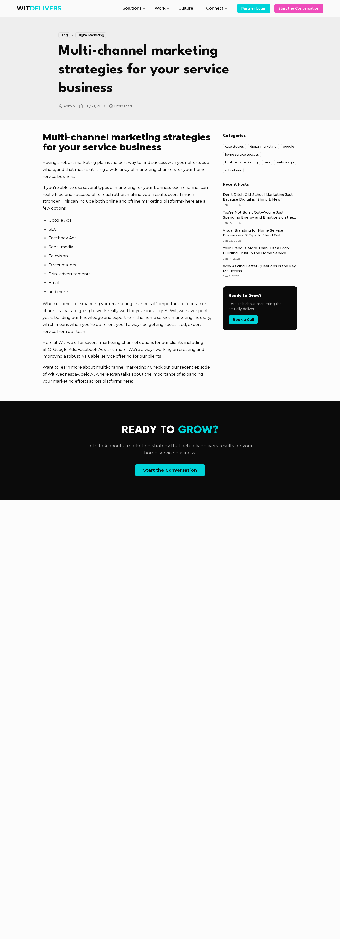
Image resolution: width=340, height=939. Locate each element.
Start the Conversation (298, 8)
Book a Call (243, 319)
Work (160, 8)
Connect (214, 8)
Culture (185, 8)
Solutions (132, 8)
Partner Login (253, 8)
